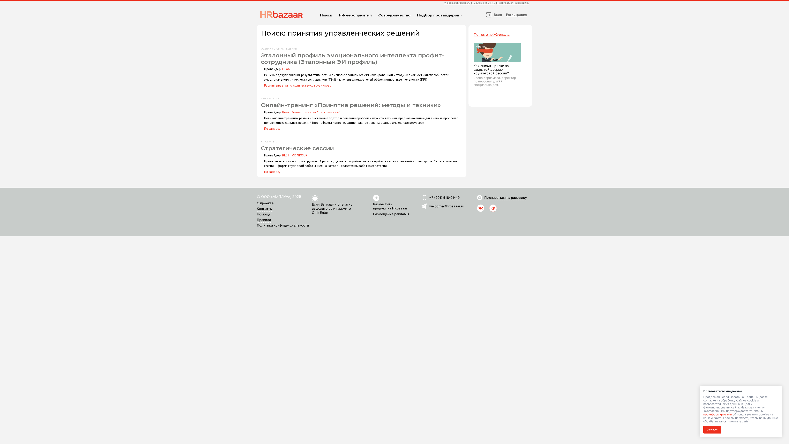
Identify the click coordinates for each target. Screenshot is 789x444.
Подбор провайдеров (438, 15)
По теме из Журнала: (492, 35)
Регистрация (516, 15)
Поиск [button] (326, 15)
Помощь (264, 214)
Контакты (264, 209)
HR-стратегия (270, 98)
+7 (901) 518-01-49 (483, 3)
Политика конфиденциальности (283, 225)
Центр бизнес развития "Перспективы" (311, 112)
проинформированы (717, 414)
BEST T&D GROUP (294, 155)
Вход (498, 15)
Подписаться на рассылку (513, 3)
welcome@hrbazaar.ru (457, 3)
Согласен (712, 429)
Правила (264, 220)
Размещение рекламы (391, 214)
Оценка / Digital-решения (279, 48)
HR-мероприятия (355, 15)
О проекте (265, 203)
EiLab (286, 69)
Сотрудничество (394, 15)
